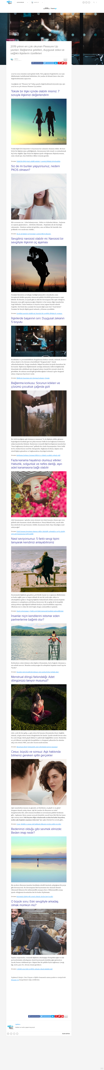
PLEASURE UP (10, 39)
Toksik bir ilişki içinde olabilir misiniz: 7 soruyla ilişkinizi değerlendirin (38, 161)
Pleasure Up (15, 980)
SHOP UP (36, 2)
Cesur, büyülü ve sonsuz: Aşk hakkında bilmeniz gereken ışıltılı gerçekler (39, 824)
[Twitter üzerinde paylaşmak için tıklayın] (48, 63)
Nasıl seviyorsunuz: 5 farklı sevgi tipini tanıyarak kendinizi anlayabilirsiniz (40, 611)
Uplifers (16, 58)
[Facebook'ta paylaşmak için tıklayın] (37, 63)
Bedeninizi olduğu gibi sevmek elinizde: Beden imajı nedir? (35, 896)
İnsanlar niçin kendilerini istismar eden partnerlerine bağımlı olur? (38, 672)
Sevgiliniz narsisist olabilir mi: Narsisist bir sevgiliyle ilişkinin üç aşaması (39, 313)
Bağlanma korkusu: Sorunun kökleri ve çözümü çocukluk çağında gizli (38, 455)
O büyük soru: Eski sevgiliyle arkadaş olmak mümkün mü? (35, 969)
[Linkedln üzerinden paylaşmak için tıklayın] (56, 63)
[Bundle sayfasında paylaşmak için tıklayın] (65, 63)
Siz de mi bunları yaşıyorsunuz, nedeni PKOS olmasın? (34, 234)
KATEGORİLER (20, 2)
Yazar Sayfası (66, 1033)
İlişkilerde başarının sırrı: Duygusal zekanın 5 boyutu (33, 378)
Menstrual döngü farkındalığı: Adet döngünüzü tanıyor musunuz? (37, 747)
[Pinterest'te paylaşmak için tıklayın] (59, 63)
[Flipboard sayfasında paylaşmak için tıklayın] (62, 63)
